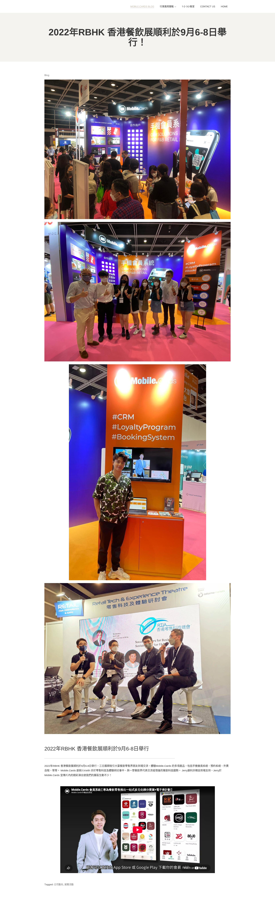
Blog (46, 75)
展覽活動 (69, 884)
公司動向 (58, 884)
